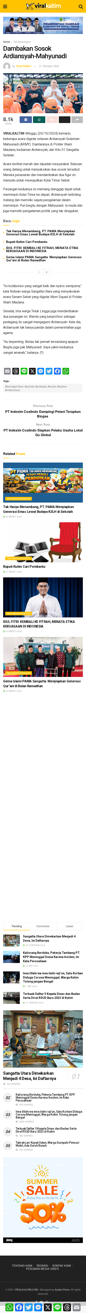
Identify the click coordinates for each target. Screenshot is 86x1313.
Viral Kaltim (23, 66)
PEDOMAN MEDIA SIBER (42, 1269)
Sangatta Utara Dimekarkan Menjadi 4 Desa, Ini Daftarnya (29, 1076)
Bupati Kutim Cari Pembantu (26, 242)
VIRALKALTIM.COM (26, 1289)
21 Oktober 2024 (49, 66)
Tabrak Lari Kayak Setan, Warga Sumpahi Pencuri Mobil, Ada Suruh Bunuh (47, 1144)
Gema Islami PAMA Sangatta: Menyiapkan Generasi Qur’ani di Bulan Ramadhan (43, 258)
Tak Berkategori (22, 41)
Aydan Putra (62, 1289)
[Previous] (39, 272)
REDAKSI (42, 1266)
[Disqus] (43, 756)
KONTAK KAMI (61, 1266)
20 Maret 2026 (13, 631)
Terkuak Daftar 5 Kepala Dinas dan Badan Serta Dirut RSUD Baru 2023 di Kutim (46, 1130)
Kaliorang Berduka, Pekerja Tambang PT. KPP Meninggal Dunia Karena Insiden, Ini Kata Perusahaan (51, 957)
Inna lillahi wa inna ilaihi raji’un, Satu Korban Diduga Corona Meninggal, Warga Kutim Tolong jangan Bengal (53, 977)
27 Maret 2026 (13, 571)
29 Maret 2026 (13, 516)
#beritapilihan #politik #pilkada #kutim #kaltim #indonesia (36, 388)
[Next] (47, 272)
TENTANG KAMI (22, 1266)
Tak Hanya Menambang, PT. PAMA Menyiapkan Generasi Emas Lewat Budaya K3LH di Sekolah (40, 232)
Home (6, 41)
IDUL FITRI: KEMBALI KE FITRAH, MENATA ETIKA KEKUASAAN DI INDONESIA (42, 249)
